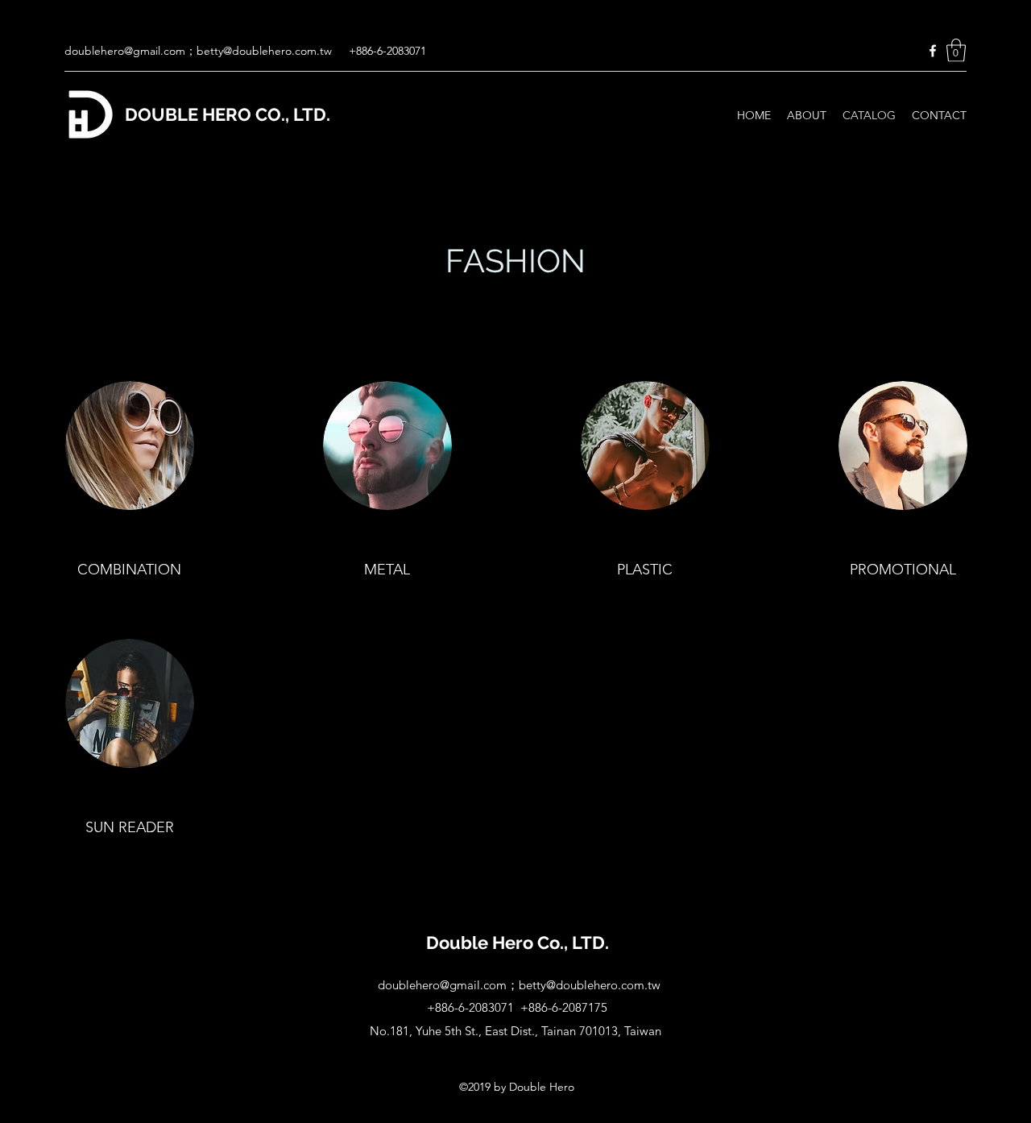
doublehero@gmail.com (124, 51)
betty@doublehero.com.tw (264, 51)
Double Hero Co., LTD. (517, 942)
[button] (956, 50)
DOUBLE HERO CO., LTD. (227, 114)
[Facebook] (933, 51)
